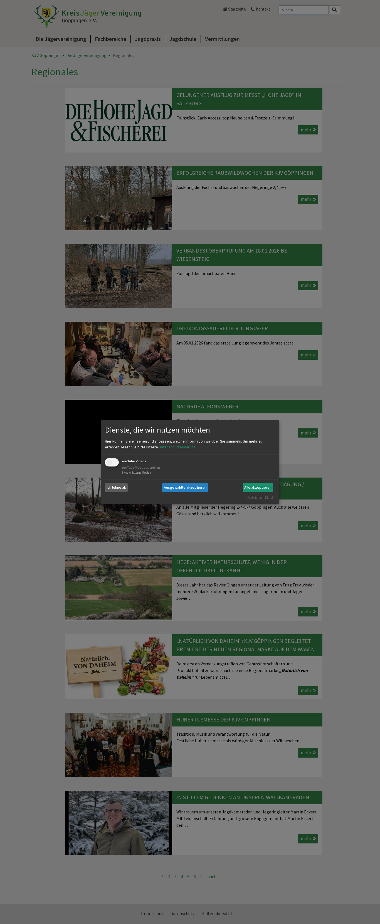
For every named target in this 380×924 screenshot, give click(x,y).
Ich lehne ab (116, 487)
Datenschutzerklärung (177, 446)
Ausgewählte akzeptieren (185, 487)
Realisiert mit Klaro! (260, 498)
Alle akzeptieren (258, 487)
